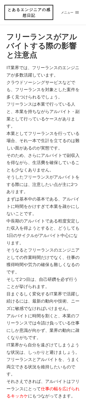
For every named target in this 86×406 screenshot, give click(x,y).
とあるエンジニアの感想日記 (29, 12)
